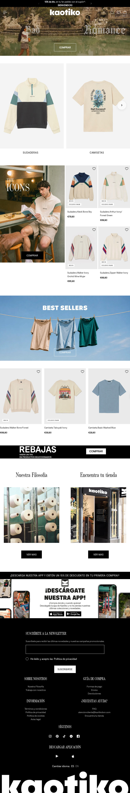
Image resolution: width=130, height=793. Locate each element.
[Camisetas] (98, 108)
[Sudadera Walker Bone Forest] (21, 396)
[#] (65, 451)
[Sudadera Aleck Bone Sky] (81, 186)
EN (77, 766)
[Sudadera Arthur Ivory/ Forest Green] (114, 186)
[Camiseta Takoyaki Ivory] (65, 396)
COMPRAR (65, 47)
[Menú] (5, 12)
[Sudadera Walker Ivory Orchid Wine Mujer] (81, 247)
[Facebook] (78, 736)
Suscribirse (65, 669)
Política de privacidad (65, 658)
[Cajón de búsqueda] (112, 12)
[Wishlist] (118, 12)
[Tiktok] (64, 736)
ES (72, 766)
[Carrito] (125, 12)
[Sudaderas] (32, 108)
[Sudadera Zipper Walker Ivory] (114, 247)
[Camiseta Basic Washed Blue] (109, 396)
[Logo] (65, 12)
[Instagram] (50, 736)
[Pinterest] (57, 736)
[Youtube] (71, 736)
